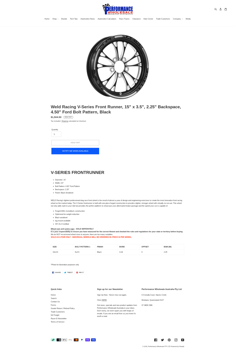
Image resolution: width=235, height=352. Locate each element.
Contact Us (55, 302)
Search (54, 298)
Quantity (54, 129)
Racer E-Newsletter (59, 318)
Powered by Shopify (177, 346)
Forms (53, 305)
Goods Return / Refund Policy (63, 308)
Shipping (64, 121)
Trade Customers (58, 312)
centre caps (69, 229)
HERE (104, 300)
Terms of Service (57, 322)
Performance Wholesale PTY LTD (159, 346)
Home (53, 295)
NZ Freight (55, 315)
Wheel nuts (55, 229)
